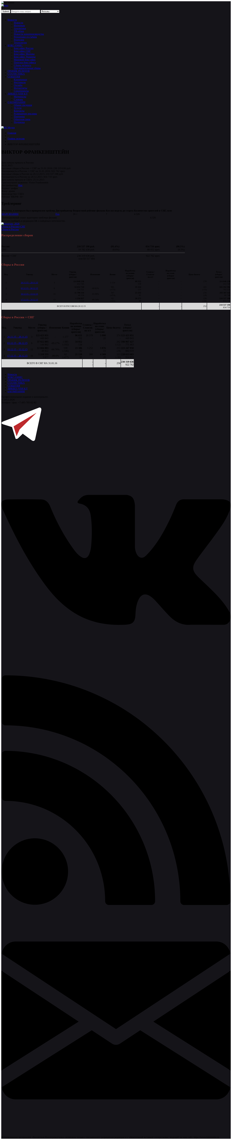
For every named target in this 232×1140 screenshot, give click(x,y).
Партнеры (19, 116)
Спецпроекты (21, 91)
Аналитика (20, 28)
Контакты (19, 110)
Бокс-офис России (23, 48)
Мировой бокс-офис (25, 59)
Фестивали (20, 82)
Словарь (18, 99)
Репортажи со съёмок (25, 37)
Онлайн (18, 85)
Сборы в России (10, 229)
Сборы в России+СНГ (13, 226)
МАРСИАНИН (10, 214)
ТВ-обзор (19, 31)
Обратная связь (22, 119)
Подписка (19, 122)
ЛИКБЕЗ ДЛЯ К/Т (18, 93)
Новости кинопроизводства (29, 34)
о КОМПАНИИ (16, 391)
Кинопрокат (20, 79)
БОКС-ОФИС (15, 45)
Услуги (17, 108)
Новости (12, 19)
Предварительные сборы (27, 68)
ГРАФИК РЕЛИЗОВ (19, 71)
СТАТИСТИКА (16, 73)
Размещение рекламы (25, 113)
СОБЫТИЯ (14, 76)
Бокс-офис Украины (25, 56)
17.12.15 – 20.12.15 (29, 300)
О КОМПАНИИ (16, 102)
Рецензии (19, 39)
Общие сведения (23, 105)
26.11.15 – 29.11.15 (29, 282)
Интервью (19, 25)
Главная (12, 133)
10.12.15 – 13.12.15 (29, 294)
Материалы (20, 96)
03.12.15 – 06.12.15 (29, 288)
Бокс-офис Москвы (24, 54)
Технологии (20, 42)
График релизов (16, 138)
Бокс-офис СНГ (22, 51)
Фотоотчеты (20, 88)
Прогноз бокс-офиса (25, 62)
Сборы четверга (22, 65)
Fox (20, 185)
